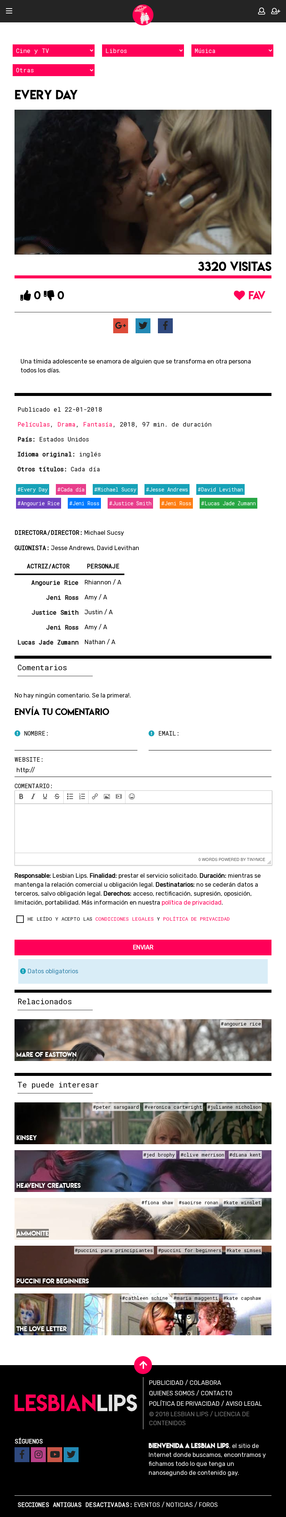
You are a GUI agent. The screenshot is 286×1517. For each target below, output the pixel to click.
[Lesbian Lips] (143, 14)
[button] (21, 797)
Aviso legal (244, 1403)
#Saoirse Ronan (198, 1203)
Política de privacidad (184, 1403)
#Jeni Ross (84, 503)
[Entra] (261, 11)
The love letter (41, 1328)
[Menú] (9, 11)
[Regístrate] (275, 11)
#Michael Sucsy (115, 489)
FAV (255, 295)
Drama (66, 424)
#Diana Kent (245, 1155)
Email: (167, 733)
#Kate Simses (243, 1251)
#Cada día (71, 489)
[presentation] (21, 797)
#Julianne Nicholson (234, 1107)
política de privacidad (192, 902)
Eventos (147, 1504)
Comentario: (34, 786)
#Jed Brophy (159, 1155)
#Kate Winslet (242, 1203)
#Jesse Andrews (167, 489)
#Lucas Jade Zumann (228, 503)
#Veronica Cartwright (173, 1107)
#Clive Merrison (202, 1155)
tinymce (256, 859)
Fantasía (97, 424)
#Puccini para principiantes (114, 1251)
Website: (29, 759)
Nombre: (34, 733)
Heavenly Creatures (48, 1185)
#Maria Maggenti (196, 1298)
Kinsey (26, 1137)
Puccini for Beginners (52, 1281)
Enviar (143, 947)
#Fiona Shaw (157, 1203)
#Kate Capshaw (242, 1298)
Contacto (216, 1393)
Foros (208, 1504)
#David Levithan (220, 489)
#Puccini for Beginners (189, 1251)
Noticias (179, 1504)
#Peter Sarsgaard (116, 1107)
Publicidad (166, 1382)
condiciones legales (124, 918)
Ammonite (32, 1233)
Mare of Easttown (46, 1054)
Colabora (205, 1382)
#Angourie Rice (39, 503)
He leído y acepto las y (129, 918)
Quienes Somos (172, 1393)
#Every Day (33, 489)
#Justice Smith (130, 503)
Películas (34, 424)
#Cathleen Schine (145, 1298)
